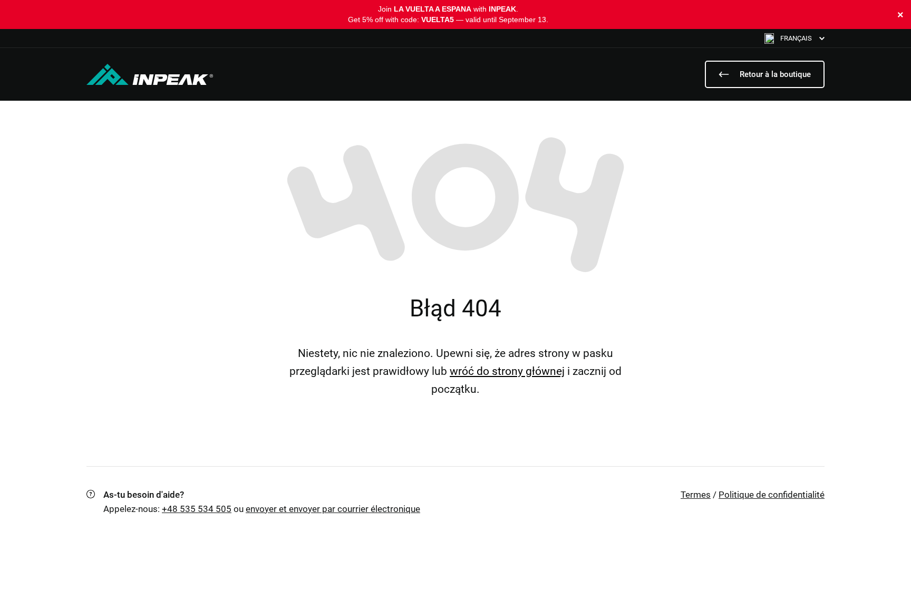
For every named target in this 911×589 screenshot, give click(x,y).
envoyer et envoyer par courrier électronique (333, 509)
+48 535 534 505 (196, 509)
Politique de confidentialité (772, 494)
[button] (794, 38)
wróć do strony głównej (507, 371)
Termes (696, 494)
